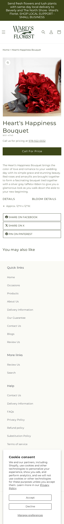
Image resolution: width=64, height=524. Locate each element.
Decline (30, 506)
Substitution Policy (19, 436)
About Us (13, 301)
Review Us (13, 342)
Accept (30, 497)
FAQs (10, 411)
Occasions (13, 285)
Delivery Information (20, 309)
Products (12, 293)
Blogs (10, 334)
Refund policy (15, 427)
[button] (43, 32)
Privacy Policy (16, 419)
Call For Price (32, 151)
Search (11, 372)
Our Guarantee (16, 317)
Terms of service (17, 444)
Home (6, 49)
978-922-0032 (37, 140)
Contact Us (14, 326)
